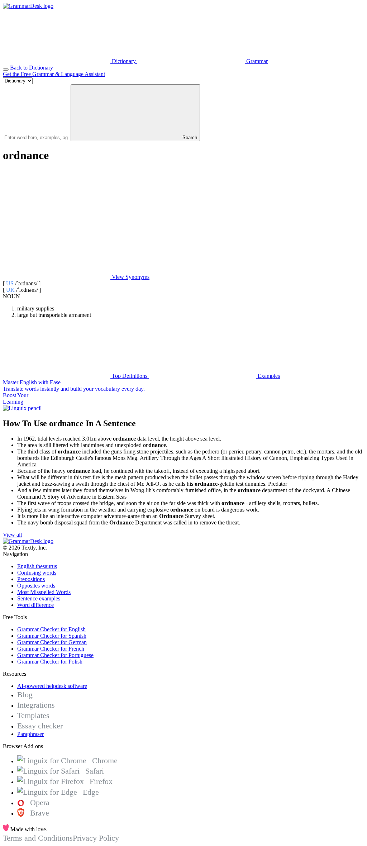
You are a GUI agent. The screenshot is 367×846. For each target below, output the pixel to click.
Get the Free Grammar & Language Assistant (54, 74)
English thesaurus (37, 566)
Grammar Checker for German (52, 642)
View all (12, 535)
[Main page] (28, 6)
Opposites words (36, 586)
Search (189, 137)
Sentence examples (38, 598)
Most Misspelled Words (44, 592)
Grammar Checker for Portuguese (55, 655)
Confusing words (36, 573)
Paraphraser (30, 734)
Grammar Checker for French (50, 649)
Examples (268, 376)
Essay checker (40, 725)
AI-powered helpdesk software (52, 686)
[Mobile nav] (6, 69)
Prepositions (31, 579)
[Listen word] (56, 222)
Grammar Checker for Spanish (51, 636)
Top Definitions (129, 376)
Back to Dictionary (31, 68)
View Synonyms (129, 277)
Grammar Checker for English (51, 629)
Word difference (35, 605)
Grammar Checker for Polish (49, 662)
